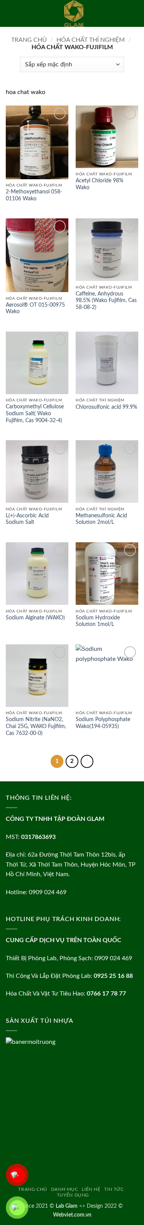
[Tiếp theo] (87, 761)
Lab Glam (67, 1206)
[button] (10, 13)
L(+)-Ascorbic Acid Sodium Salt (27, 519)
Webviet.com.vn (72, 1215)
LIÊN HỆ (91, 1189)
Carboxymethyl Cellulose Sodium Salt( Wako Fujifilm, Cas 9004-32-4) (35, 413)
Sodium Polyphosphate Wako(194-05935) (103, 723)
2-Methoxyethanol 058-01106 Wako (34, 195)
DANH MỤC (64, 1189)
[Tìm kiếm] (135, 13)
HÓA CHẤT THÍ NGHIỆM (90, 40)
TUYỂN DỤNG (73, 1195)
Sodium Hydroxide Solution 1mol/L (98, 621)
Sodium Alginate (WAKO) (35, 618)
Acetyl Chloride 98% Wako (99, 184)
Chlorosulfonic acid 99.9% (106, 407)
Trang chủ (29, 40)
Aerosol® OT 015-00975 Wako (35, 308)
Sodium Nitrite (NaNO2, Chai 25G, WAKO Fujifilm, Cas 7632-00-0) (36, 726)
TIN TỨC (114, 1189)
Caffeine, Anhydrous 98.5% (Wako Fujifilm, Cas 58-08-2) (106, 300)
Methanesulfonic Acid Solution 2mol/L (101, 519)
